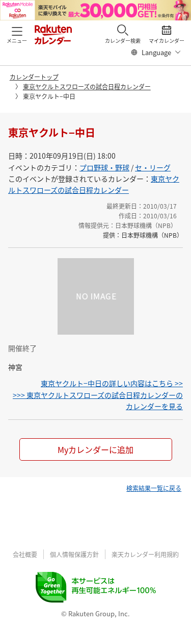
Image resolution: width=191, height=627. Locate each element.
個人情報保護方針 (74, 554)
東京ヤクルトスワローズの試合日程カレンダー (87, 86)
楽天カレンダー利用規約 (145, 554)
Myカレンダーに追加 (95, 449)
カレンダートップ (34, 76)
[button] (17, 33)
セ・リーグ (153, 167)
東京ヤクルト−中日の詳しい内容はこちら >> (112, 383)
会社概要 (25, 554)
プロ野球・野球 (104, 167)
